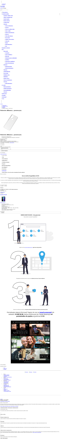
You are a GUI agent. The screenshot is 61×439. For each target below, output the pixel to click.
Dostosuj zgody (10, 407)
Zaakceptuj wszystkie (15, 407)
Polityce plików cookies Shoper (37, 432)
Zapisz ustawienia (5, 438)
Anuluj (1, 438)
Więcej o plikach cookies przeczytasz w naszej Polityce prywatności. (9, 406)
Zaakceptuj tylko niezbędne (4, 407)
